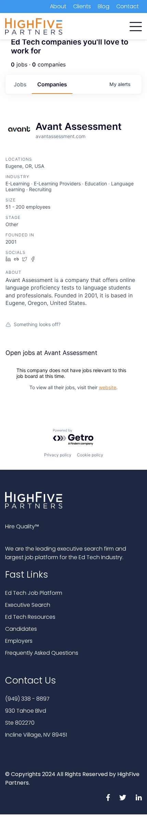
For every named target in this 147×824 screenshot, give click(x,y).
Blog (103, 6)
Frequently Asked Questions (41, 653)
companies (52, 84)
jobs (20, 84)
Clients (82, 6)
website (107, 387)
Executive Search (27, 605)
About (58, 6)
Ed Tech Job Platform (33, 593)
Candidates (21, 629)
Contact (127, 6)
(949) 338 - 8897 (27, 699)
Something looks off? (37, 324)
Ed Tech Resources (30, 617)
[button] (135, 25)
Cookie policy (90, 454)
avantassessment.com (60, 136)
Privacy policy (57, 454)
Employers (18, 641)
